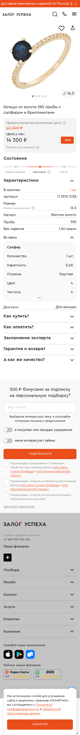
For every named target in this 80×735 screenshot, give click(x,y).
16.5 (73, 208)
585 (73, 222)
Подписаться (40, 453)
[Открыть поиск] (55, 14)
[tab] (38, 297)
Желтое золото (63, 215)
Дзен (8, 558)
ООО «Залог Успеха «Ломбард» (39, 485)
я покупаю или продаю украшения (43, 430)
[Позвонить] (64, 13)
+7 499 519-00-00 (17, 539)
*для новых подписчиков (19, 506)
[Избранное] (61, 27)
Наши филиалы (16, 546)
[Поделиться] (72, 27)
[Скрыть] (75, 4)
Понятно (40, 724)
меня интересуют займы (35, 440)
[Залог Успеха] (16, 14)
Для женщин (66, 307)
